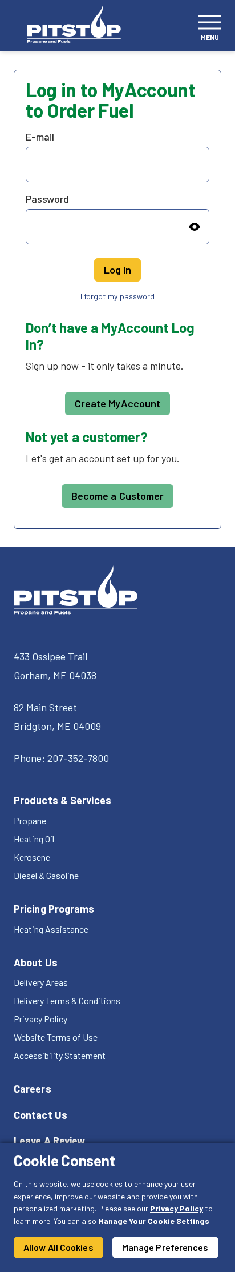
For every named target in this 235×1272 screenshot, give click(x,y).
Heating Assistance (51, 929)
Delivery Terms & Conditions (67, 1000)
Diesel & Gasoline (46, 875)
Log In (118, 269)
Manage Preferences (165, 1247)
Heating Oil (34, 838)
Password (47, 198)
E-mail (40, 136)
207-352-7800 (78, 758)
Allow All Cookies (58, 1247)
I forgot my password (117, 296)
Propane (30, 820)
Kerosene (32, 857)
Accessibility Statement (60, 1055)
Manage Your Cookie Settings (153, 1221)
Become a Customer (117, 495)
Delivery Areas (41, 982)
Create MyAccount (118, 403)
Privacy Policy (176, 1208)
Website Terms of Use (56, 1037)
